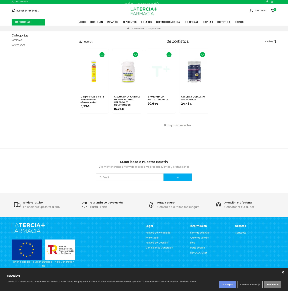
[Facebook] (267, 1)
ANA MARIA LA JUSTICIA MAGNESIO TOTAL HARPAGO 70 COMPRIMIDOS (127, 100)
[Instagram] (272, 1)
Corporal (191, 22)
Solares (146, 22)
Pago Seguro (197, 247)
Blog (192, 242)
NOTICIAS (17, 40)
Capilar (208, 22)
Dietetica (223, 22)
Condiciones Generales (159, 247)
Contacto (240, 232)
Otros (239, 22)
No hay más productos (177, 125)
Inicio (82, 22)
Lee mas (271, 284)
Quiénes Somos (199, 237)
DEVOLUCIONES (199, 252)
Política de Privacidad (158, 232)
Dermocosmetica (168, 22)
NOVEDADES (18, 45)
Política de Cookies (157, 242)
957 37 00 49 (22, 1)
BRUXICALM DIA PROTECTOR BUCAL (158, 98)
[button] (273, 11)
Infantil (112, 22)
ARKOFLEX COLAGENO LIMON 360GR (193, 98)
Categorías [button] (22, 22)
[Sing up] (178, 177)
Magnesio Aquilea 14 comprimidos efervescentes (92, 99)
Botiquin (96, 22)
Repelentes (129, 22)
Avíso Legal (152, 237)
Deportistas (154, 28)
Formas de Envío (200, 232)
